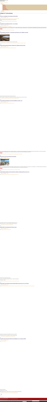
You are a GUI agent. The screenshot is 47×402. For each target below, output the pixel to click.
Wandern (19, 169)
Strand (14, 21)
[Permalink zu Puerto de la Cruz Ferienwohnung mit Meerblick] (5, 165)
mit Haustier (2, 10)
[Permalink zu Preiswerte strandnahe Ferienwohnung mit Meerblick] (9, 18)
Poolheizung (9, 169)
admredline (3, 17)
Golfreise (2, 4)
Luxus (5, 224)
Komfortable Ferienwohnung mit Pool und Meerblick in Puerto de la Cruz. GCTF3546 (14, 283)
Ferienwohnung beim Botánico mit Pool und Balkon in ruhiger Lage (11, 100)
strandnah (12, 392)
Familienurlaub (2, 21)
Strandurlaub (14, 392)
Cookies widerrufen (24, 401)
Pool (10, 21)
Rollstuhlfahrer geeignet (8, 336)
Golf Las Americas (4, 8)
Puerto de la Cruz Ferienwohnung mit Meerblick (8, 156)
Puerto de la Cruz (12, 169)
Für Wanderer (2, 3)
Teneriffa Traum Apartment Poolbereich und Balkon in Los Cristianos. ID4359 (13, 338)
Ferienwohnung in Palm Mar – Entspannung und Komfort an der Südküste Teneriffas (14, 32)
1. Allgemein (7, 17)
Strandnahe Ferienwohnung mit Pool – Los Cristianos (9, 23)
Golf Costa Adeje (4, 6)
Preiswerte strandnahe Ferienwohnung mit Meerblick (9, 16)
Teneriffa (16, 21)
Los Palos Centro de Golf (5, 9)
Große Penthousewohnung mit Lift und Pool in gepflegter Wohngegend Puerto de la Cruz (14, 171)
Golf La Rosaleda (4, 7)
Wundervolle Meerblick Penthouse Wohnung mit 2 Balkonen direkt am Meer (12, 45)
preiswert (12, 21)
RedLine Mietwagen (3, 11)
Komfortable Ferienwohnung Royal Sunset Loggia (8, 227)
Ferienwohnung (6, 21)
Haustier (9, 21)
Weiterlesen (1, 168)
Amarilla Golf (4, 5)
